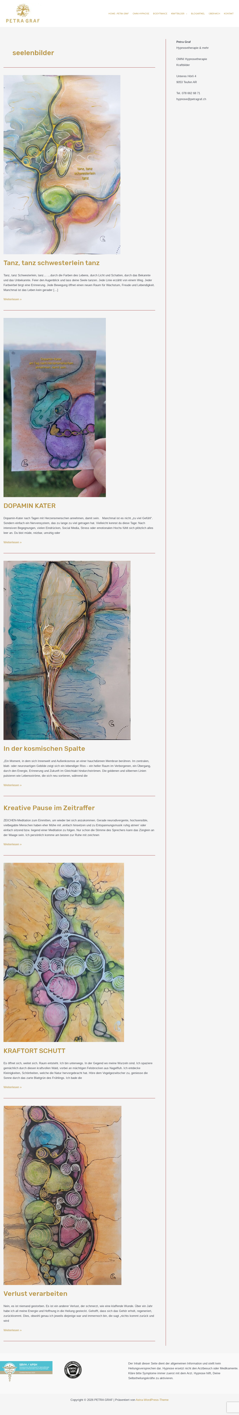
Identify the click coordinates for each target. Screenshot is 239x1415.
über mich (214, 14)
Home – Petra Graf (118, 14)
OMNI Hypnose (141, 14)
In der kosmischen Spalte (44, 749)
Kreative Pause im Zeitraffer (49, 808)
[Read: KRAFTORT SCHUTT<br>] (63, 952)
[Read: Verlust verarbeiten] (62, 1195)
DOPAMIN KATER (29, 506)
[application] (185, 14)
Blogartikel (198, 14)
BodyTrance (160, 14)
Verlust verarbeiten (35, 1294)
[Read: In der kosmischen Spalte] (67, 650)
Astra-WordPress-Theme (152, 1400)
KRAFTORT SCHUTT (34, 1051)
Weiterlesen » (12, 299)
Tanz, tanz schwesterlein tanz (51, 263)
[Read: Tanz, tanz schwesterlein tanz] (61, 164)
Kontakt (229, 14)
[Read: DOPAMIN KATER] (54, 407)
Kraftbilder (177, 14)
